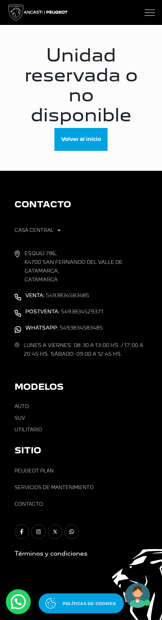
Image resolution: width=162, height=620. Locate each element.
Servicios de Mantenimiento (54, 487)
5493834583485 (57, 295)
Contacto (29, 504)
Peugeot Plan (34, 471)
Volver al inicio (81, 139)
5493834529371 (64, 312)
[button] (18, 601)
